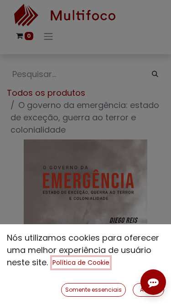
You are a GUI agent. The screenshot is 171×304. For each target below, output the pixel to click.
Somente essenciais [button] (93, 290)
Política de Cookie (80, 262)
